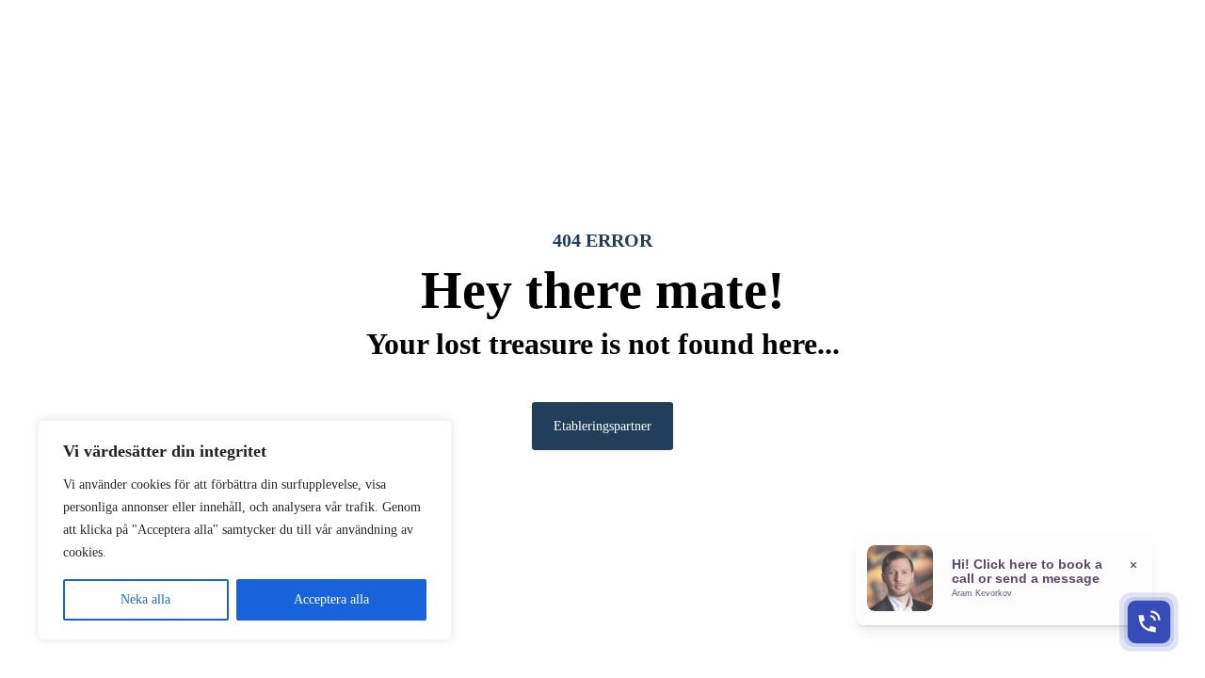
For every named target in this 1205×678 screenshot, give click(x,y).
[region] (245, 530)
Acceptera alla (331, 599)
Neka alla (145, 599)
